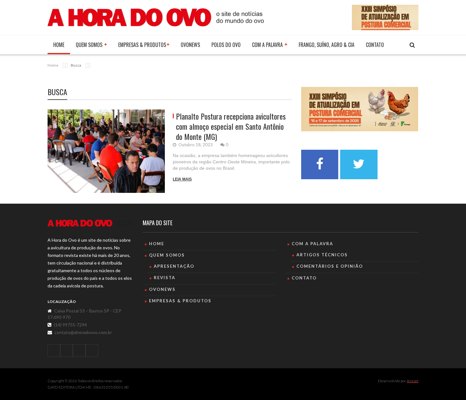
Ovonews (190, 45)
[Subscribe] (412, 45)
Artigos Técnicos (322, 254)
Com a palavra (268, 45)
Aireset (412, 380)
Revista (164, 277)
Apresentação (174, 266)
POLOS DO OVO (226, 45)
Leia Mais (182, 179)
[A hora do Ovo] (156, 17)
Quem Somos (90, 45)
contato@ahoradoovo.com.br (83, 332)
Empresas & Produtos (142, 45)
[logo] (90, 223)
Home (58, 45)
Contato (375, 45)
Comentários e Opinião (329, 266)
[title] (54, 350)
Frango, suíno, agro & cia (326, 45)
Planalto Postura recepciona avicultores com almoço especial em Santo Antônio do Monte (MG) (231, 126)
